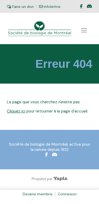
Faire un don (22, 6)
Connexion (67, 194)
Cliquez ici (16, 111)
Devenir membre (38, 194)
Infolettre (51, 6)
